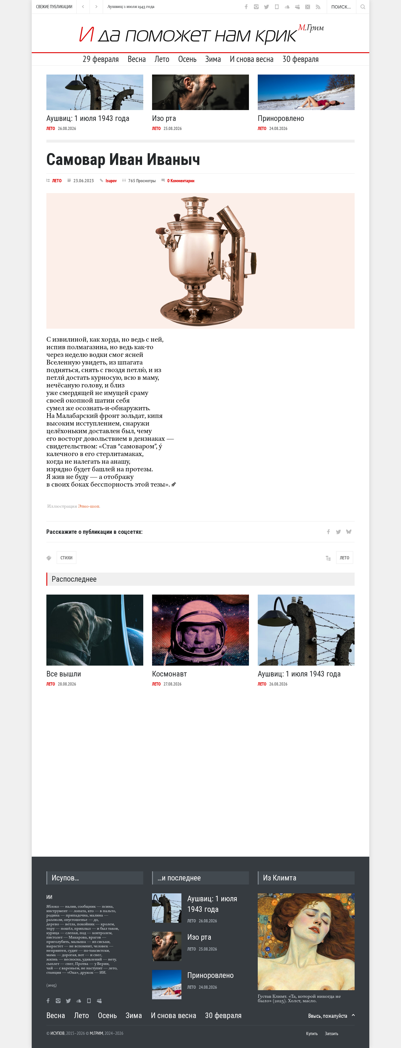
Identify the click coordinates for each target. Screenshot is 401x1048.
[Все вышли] (94, 630)
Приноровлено (281, 118)
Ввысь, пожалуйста (327, 1016)
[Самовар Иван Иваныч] (200, 261)
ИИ (49, 897)
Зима (213, 58)
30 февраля (300, 58)
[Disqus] (200, 767)
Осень (187, 58)
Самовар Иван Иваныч (123, 159)
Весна (137, 58)
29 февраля (100, 58)
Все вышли (63, 673)
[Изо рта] (200, 92)
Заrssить (331, 1033)
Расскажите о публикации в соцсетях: (94, 532)
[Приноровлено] (306, 92)
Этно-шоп (88, 506)
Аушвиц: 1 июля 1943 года (87, 118)
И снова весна (252, 58)
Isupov (111, 180)
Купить (312, 1033)
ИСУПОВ (57, 1033)
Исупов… (65, 877)
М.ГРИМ (96, 1033)
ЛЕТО (50, 128)
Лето (162, 58)
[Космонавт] (200, 630)
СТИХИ (66, 558)
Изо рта (114, 6)
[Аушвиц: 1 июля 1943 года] (94, 92)
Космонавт (169, 673)
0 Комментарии (180, 180)
